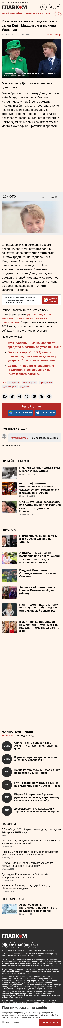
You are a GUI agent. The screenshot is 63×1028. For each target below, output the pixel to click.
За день (33, 736)
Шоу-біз (9, 530)
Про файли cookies (10, 1022)
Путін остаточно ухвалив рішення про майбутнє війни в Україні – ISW (37, 784)
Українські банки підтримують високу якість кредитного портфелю (38, 907)
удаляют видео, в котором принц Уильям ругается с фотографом (26, 318)
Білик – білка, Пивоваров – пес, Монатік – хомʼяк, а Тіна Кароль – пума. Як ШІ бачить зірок (39, 626)
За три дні (22, 736)
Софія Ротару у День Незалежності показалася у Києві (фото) (37, 771)
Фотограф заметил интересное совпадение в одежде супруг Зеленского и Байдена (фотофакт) (39, 488)
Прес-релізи (13, 899)
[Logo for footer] (14, 937)
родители (24, 387)
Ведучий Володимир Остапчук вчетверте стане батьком (37, 573)
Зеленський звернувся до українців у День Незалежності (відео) (28, 887)
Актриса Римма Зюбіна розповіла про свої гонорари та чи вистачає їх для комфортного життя (39, 557)
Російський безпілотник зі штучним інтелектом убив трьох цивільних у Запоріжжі (30, 853)
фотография (13, 382)
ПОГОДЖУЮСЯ (50, 1022)
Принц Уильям (46, 382)
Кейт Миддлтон (29, 382)
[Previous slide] (55, 14)
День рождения (10, 387)
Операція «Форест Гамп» (39, 13)
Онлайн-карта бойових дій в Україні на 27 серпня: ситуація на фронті (35, 745)
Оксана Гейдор (53, 34)
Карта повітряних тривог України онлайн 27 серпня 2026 (35, 758)
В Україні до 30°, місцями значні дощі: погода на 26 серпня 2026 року (31, 831)
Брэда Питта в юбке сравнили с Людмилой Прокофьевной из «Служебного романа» (31, 369)
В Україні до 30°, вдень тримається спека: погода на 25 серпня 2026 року (27, 864)
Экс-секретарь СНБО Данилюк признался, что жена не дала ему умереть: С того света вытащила (32, 356)
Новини (9, 824)
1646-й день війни (12, 13)
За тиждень (8, 736)
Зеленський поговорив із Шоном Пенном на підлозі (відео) (37, 590)
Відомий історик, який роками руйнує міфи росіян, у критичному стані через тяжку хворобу (36, 797)
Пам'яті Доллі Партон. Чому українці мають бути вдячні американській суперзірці (38, 607)
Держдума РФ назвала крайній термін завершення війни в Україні (36, 810)
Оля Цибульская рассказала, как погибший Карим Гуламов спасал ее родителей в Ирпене (40, 506)
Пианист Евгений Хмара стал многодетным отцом (39, 469)
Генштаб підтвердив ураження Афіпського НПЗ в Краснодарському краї (31, 842)
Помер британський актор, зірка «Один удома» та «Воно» (38, 538)
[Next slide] (60, 14)
